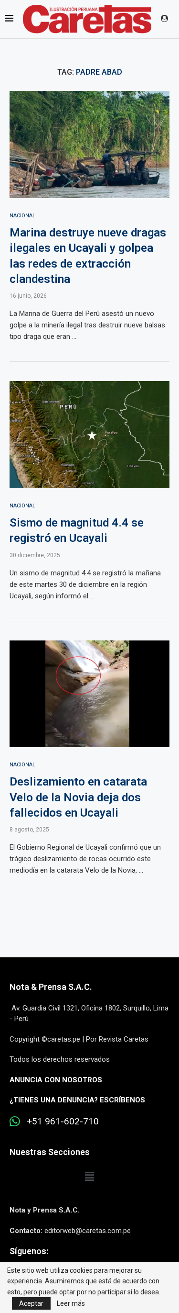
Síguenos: (29, 1251)
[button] (89, 1176)
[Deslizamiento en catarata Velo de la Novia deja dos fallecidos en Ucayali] (89, 693)
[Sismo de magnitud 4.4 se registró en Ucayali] (89, 434)
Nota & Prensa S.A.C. (51, 987)
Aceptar (31, 1303)
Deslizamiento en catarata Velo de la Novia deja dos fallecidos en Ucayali (78, 797)
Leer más (71, 1303)
